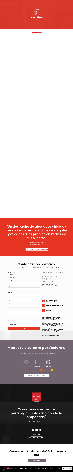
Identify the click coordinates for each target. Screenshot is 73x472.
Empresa (10, 292)
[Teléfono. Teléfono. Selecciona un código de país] (10, 300)
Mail (9, 304)
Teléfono (11, 298)
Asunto (10, 310)
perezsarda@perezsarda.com (50, 333)
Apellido (10, 286)
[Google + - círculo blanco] (36, 430)
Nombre (10, 280)
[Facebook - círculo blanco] (33, 430)
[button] (44, 468)
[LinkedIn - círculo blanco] (40, 430)
